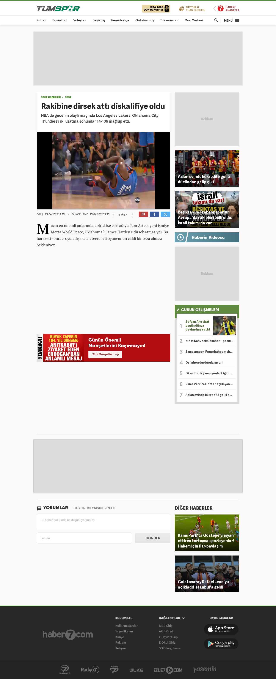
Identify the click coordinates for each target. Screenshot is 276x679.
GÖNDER (153, 538)
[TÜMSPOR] (58, 8)
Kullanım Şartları (126, 626)
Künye (119, 637)
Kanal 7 (64, 669)
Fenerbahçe (120, 20)
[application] (103, 170)
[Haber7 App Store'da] (221, 629)
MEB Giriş (165, 626)
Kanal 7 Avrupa (114, 669)
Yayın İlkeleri (124, 631)
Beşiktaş (99, 20)
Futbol (41, 20)
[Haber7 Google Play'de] (221, 643)
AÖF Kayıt (166, 631)
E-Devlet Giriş (168, 637)
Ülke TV (136, 669)
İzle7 (168, 669)
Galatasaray (144, 20)
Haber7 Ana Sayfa (226, 8)
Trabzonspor (169, 20)
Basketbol (59, 20)
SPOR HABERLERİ (51, 97)
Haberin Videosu (208, 238)
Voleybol (79, 20)
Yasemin (205, 669)
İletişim (120, 648)
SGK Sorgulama (169, 648)
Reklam (120, 642)
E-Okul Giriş (167, 642)
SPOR (68, 97)
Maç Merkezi (194, 20)
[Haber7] (68, 634)
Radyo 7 (90, 669)
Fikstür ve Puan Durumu (192, 8)
